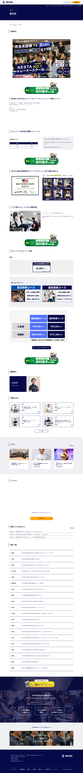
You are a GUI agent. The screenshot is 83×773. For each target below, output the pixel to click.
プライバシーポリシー (14, 769)
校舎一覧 (55, 5)
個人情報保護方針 (22, 769)
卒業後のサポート (72, 5)
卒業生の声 (60, 5)
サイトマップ (56, 769)
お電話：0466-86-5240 (14, 756)
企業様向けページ (40, 769)
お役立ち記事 (65, 5)
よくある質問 (79, 5)
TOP (10, 24)
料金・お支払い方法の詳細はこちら (41, 347)
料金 (47, 5)
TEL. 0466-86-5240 (67, 2)
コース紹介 (51, 5)
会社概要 (28, 769)
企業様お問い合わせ (48, 769)
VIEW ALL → (72, 445)
